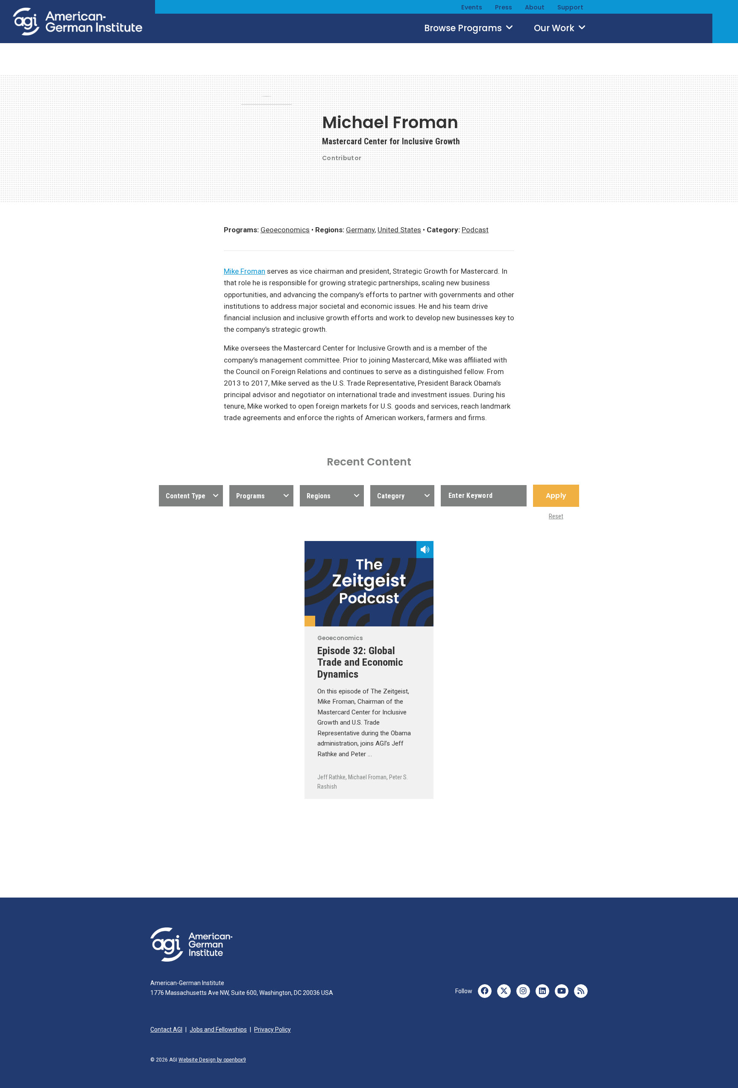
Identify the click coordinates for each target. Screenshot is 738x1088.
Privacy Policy (272, 1029)
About (535, 7)
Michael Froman (367, 777)
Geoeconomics (285, 229)
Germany (360, 229)
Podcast (475, 229)
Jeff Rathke (331, 777)
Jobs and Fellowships (218, 1029)
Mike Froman (244, 271)
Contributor (341, 158)
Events (471, 7)
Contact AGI (166, 1029)
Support (570, 7)
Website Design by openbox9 (212, 1060)
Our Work (555, 28)
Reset (556, 516)
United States (399, 229)
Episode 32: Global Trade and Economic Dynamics (360, 662)
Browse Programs (464, 28)
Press (503, 7)
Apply (556, 495)
